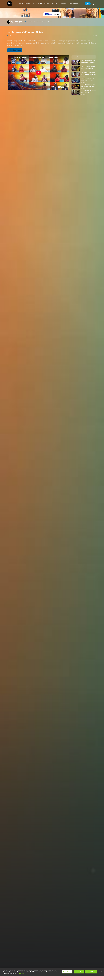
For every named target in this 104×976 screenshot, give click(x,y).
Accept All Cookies (91, 971)
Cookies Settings (67, 971)
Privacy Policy (20, 973)
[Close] (101, 971)
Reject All (78, 971)
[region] (52, 972)
